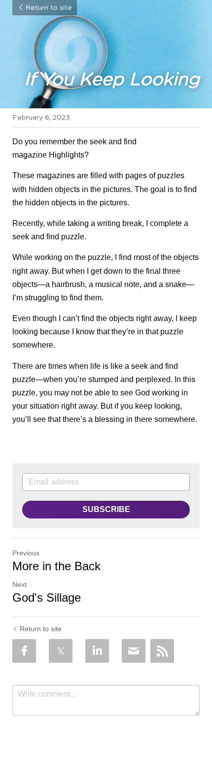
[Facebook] (24, 651)
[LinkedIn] (97, 651)
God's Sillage (46, 597)
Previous (25, 553)
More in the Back (56, 566)
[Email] (133, 651)
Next (19, 584)
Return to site (48, 7)
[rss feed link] (162, 651)
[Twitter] (60, 651)
